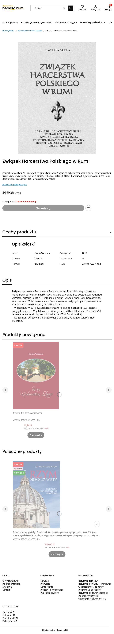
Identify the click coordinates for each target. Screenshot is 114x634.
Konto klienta (46, 586)
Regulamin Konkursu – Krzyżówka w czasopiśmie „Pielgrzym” (94, 585)
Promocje (45, 583)
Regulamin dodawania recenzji (93, 592)
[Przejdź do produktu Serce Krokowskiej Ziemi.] (36, 375)
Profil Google (9, 618)
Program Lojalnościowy (89, 589)
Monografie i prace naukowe (30, 30)
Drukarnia (7, 586)
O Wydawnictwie (10, 580)
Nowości (44, 580)
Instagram (7, 615)
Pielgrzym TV (8, 621)
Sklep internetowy (53, 630)
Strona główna (8, 30)
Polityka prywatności (88, 595)
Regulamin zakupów (88, 580)
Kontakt (6, 589)
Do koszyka (36, 435)
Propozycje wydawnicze (51, 589)
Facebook (7, 612)
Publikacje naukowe (49, 592)
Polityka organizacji (11, 583)
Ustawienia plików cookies (91, 598)
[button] (70, 8)
